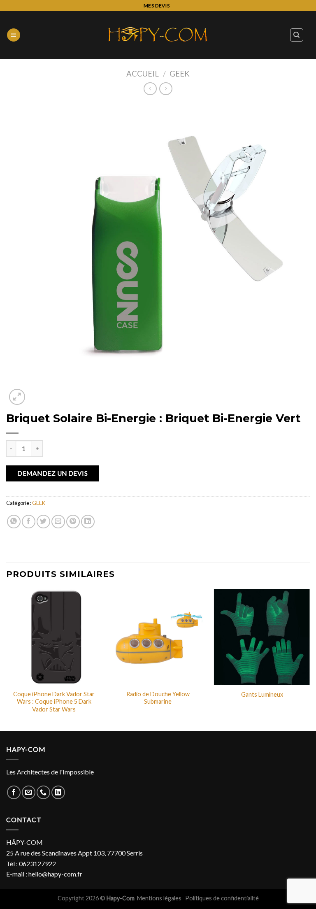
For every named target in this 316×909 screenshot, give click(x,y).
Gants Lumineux (262, 694)
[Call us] (43, 792)
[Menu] (13, 35)
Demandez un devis (52, 473)
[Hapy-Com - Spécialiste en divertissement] (158, 35)
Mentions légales (160, 898)
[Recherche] (297, 35)
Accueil (142, 73)
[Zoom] (17, 397)
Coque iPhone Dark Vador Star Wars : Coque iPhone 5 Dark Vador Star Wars (54, 701)
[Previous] (6, 659)
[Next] (309, 659)
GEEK (180, 73)
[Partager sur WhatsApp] (14, 521)
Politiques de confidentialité (222, 898)
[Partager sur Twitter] (43, 521)
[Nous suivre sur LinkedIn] (58, 792)
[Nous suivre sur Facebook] (14, 792)
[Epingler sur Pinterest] (73, 521)
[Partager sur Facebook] (28, 521)
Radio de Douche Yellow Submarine (158, 697)
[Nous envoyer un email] (28, 792)
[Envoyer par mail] (58, 521)
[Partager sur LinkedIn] (88, 521)
